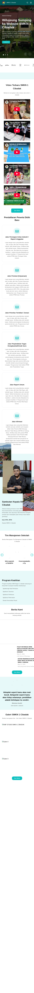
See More (17, 210)
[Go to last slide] (25, 54)
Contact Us (6, 42)
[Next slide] (29, 54)
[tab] (3, 54)
